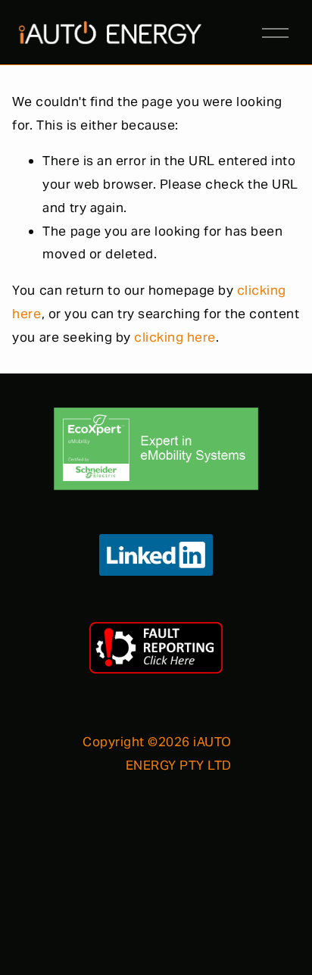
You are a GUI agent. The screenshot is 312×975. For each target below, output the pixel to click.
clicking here (175, 337)
